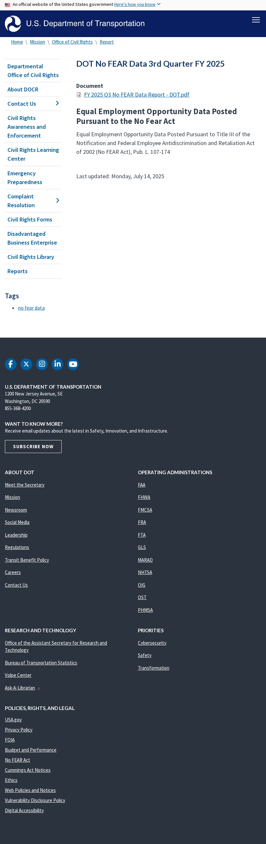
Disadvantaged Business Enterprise (32, 238)
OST (142, 597)
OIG (141, 585)
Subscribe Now (33, 446)
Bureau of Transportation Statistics (41, 663)
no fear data (31, 307)
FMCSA (145, 510)
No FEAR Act (17, 760)
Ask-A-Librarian (20, 688)
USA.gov (13, 720)
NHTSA (145, 572)
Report (107, 42)
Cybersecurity (152, 643)
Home (17, 42)
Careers (13, 572)
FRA (142, 522)
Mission (37, 42)
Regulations (17, 547)
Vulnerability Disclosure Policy (35, 800)
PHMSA (145, 610)
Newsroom (16, 510)
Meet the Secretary (24, 485)
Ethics (11, 780)
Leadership (16, 535)
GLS (142, 547)
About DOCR (22, 89)
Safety (144, 655)
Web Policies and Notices (30, 790)
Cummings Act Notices (28, 770)
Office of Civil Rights (72, 42)
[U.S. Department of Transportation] (74, 24)
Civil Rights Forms (29, 219)
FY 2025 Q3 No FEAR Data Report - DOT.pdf (136, 94)
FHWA (144, 497)
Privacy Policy (18, 730)
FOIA (10, 740)
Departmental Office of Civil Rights (33, 70)
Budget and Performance (30, 750)
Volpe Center (18, 675)
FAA (141, 485)
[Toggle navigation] (256, 20)
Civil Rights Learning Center (33, 154)
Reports (17, 271)
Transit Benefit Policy (27, 560)
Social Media (17, 522)
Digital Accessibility (24, 810)
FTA (142, 535)
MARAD (145, 560)
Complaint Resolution (21, 201)
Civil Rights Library (30, 257)
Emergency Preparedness (24, 177)
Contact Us (21, 103)
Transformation (153, 668)
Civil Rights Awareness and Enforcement (26, 126)
